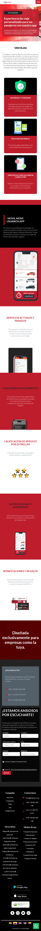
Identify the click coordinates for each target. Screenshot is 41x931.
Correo (24, 733)
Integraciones (10, 811)
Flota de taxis (30, 835)
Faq (10, 807)
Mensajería (30, 852)
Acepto (20, 770)
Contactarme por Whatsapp (15, 762)
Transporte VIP (30, 845)
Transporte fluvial (30, 858)
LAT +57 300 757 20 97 (17, 694)
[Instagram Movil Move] (17, 913)
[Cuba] (25, 923)
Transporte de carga (30, 855)
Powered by (15, 928)
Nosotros (10, 797)
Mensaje (24, 751)
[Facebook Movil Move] (12, 913)
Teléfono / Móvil (9, 742)
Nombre (6, 733)
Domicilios (30, 848)
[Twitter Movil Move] (23, 913)
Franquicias (10, 801)
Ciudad (6, 751)
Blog (10, 804)
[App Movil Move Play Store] (20, 889)
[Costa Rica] (20, 923)
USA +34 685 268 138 (16, 689)
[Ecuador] (30, 923)
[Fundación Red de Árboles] (20, 907)
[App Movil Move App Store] (20, 898)
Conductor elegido (30, 838)
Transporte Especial (30, 832)
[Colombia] (15, 923)
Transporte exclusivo (30, 842)
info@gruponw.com (32, 798)
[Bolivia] (10, 923)
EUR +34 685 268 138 (16, 700)
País (23, 742)
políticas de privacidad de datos (24, 770)
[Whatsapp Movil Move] (28, 913)
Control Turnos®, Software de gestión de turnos (10, 875)
